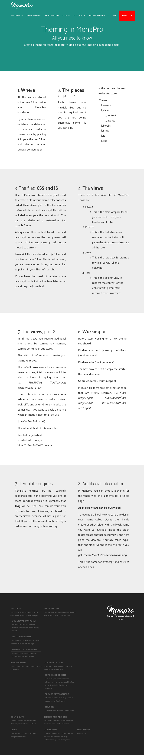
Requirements (52, 15)
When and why (34, 15)
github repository (47, 526)
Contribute (79, 15)
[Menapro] (22, 5)
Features (15, 15)
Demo (114, 15)
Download (127, 15)
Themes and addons (98, 15)
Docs (65, 15)
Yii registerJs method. (32, 286)
